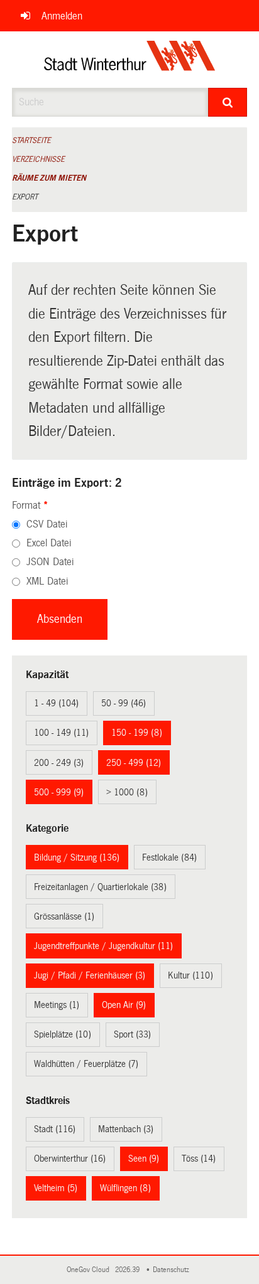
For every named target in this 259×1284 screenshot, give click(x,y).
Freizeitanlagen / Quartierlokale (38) (100, 887)
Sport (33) (132, 1034)
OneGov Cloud (90, 1270)
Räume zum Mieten (49, 178)
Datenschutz (173, 1270)
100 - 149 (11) (61, 733)
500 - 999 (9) (59, 792)
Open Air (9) (124, 1005)
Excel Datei (48, 543)
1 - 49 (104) (56, 703)
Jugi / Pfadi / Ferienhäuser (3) (89, 975)
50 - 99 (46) (123, 703)
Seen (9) (143, 1159)
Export (25, 197)
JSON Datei (50, 561)
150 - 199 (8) (136, 733)
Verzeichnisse (38, 159)
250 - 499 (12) (133, 763)
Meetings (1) (56, 1005)
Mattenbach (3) (125, 1129)
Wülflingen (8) (125, 1188)
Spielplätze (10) (62, 1034)
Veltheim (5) (55, 1188)
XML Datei (47, 581)
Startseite (31, 140)
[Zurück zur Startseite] (130, 59)
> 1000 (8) (127, 792)
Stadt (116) (54, 1129)
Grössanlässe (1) (64, 916)
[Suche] (227, 102)
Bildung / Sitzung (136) (76, 857)
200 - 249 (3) (59, 763)
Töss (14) (199, 1159)
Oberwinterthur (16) (70, 1159)
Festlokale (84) (169, 857)
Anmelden (61, 16)
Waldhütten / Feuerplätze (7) (86, 1064)
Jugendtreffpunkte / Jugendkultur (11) (103, 946)
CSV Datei (46, 524)
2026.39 (128, 1270)
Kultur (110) (190, 975)
